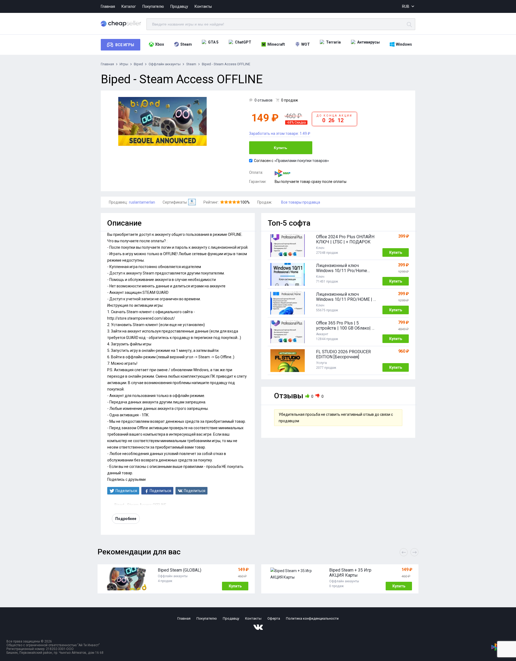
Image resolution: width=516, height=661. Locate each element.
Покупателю (153, 6)
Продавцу (179, 6)
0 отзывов (264, 100)
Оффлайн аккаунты (165, 64)
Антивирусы (368, 42)
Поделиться (126, 491)
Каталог (128, 6)
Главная (108, 6)
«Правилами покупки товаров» (301, 160)
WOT (305, 44)
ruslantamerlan (142, 202)
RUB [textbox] (405, 6)
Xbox (159, 44)
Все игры (124, 45)
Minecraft (276, 44)
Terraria (333, 42)
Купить (280, 148)
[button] (414, 552)
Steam (186, 44)
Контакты (203, 6)
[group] (176, 579)
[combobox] (408, 6)
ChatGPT (243, 42)
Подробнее (125, 518)
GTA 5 (213, 42)
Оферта (273, 618)
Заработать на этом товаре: (279, 133)
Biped (138, 64)
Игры (124, 64)
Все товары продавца (300, 202)
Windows (404, 44)
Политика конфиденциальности (312, 618)
